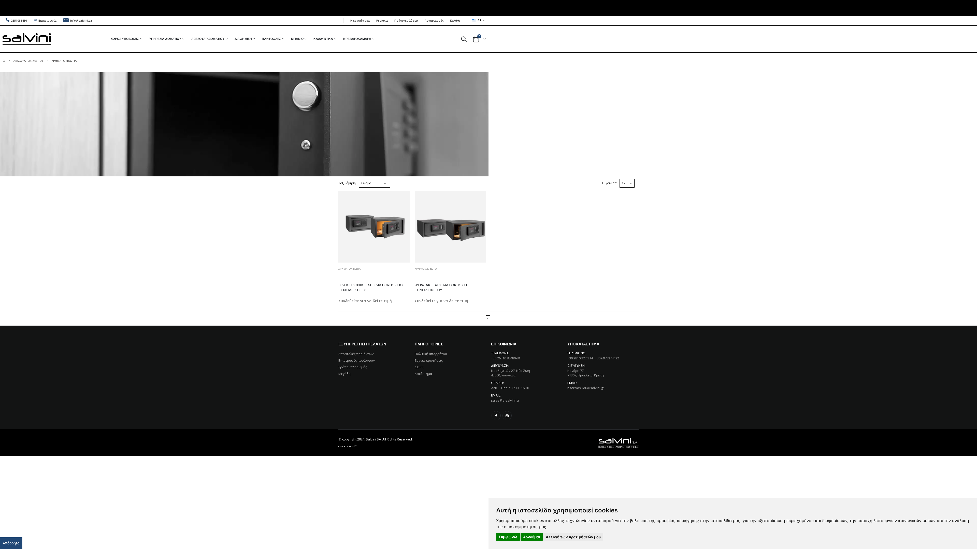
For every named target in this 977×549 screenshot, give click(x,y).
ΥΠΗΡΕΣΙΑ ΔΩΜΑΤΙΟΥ (165, 39)
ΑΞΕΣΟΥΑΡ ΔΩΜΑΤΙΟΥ (207, 39)
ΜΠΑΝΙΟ (297, 39)
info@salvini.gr (81, 20)
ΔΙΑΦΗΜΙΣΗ (243, 39)
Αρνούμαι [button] (531, 537)
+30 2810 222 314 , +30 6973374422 (593, 358)
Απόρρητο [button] (11, 543)
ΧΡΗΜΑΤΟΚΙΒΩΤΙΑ (349, 268)
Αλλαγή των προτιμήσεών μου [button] (573, 537)
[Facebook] (496, 415)
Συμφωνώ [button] (508, 537)
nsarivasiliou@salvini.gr (585, 388)
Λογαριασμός (434, 20)
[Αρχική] (4, 61)
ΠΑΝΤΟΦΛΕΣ (271, 39)
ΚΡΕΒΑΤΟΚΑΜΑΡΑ (357, 39)
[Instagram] (507, 415)
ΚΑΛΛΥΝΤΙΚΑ (323, 39)
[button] (464, 39)
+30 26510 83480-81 (505, 358)
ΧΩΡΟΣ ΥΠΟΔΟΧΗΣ (125, 39)
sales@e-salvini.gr (505, 400)
